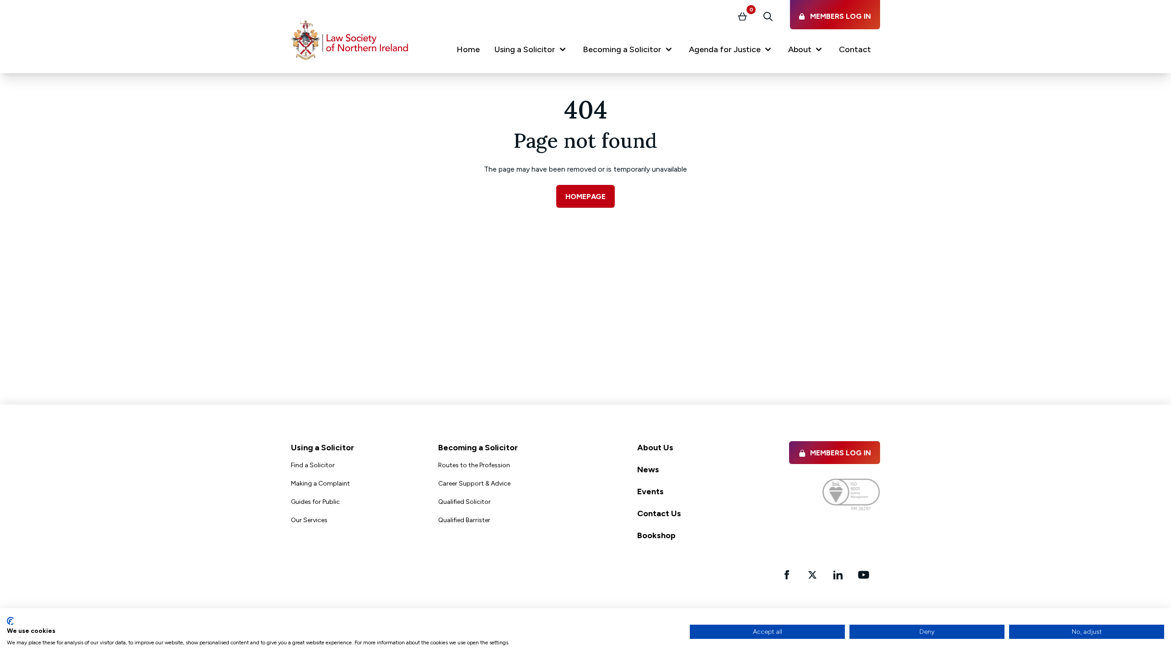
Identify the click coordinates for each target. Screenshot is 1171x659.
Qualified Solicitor (464, 502)
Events (650, 491)
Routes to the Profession (474, 465)
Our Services (309, 520)
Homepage (585, 196)
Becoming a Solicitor (478, 448)
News (648, 470)
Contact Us (659, 513)
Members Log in (840, 452)
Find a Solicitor (313, 465)
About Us (655, 448)
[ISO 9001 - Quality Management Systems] (851, 494)
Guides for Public (315, 502)
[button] (531, 51)
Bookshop (656, 535)
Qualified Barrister (464, 520)
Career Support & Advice (474, 483)
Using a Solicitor (322, 448)
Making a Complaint (320, 483)
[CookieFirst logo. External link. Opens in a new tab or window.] (10, 621)
